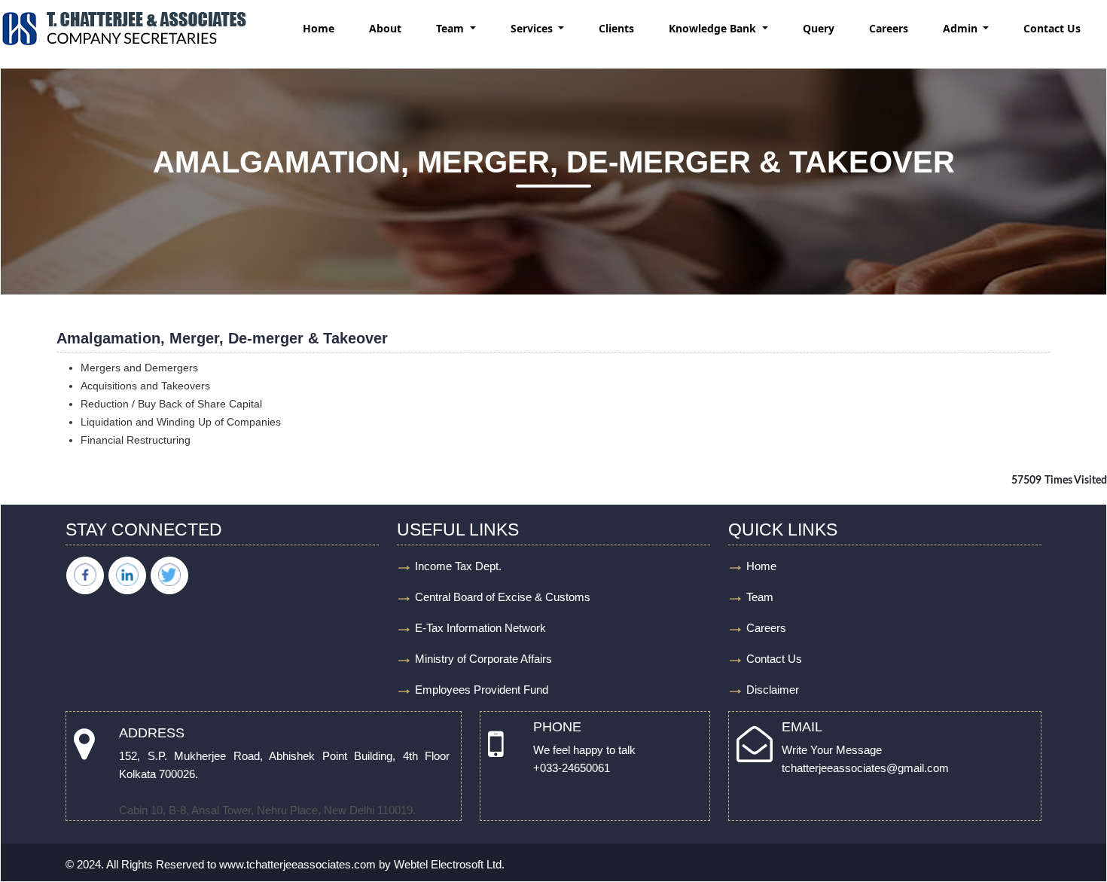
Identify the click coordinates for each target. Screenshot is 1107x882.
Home (318, 28)
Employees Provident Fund (481, 689)
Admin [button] (961, 28)
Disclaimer (772, 689)
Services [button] (533, 28)
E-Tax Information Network (480, 627)
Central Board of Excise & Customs (502, 597)
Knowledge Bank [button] (714, 28)
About (385, 28)
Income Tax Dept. (458, 566)
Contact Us (1052, 28)
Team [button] (451, 28)
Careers (888, 28)
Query (818, 28)
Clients (616, 28)
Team (759, 597)
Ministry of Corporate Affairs (483, 658)
